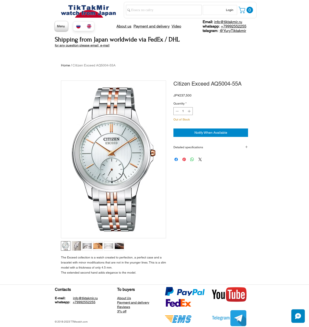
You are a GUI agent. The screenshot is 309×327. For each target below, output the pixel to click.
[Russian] (78, 26)
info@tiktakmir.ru (228, 22)
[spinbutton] (183, 111)
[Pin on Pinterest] (184, 159)
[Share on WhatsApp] (192, 159)
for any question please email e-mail (82, 45)
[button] (247, 10)
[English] (89, 26)
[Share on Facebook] (176, 159)
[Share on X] (200, 159)
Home (65, 65)
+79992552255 (233, 26)
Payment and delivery (133, 302)
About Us (124, 298)
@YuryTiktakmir (232, 30)
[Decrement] (176, 111)
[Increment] (189, 111)
